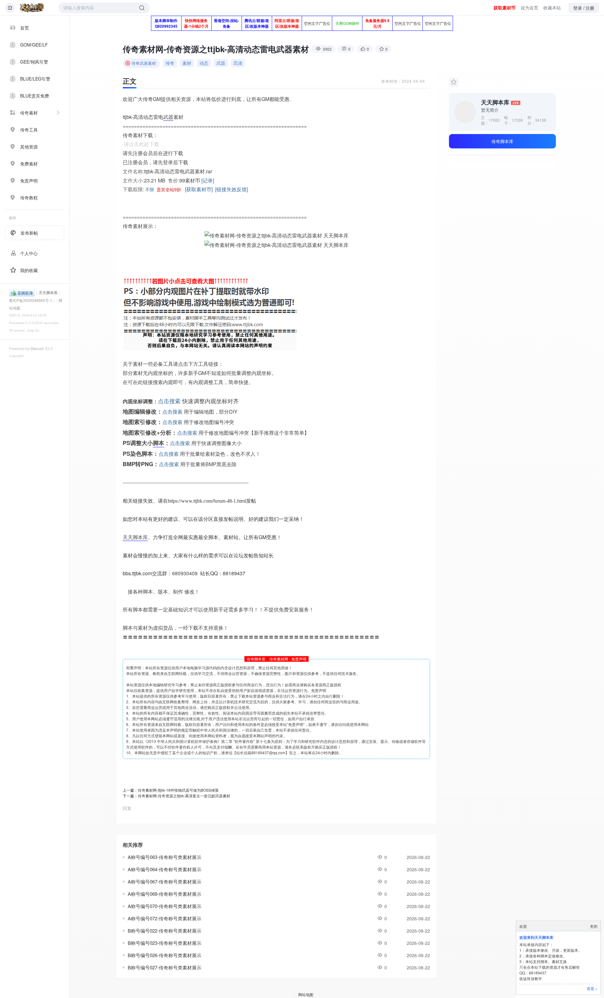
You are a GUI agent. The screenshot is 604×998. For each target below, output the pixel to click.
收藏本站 (552, 7)
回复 (127, 808)
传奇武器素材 (143, 63)
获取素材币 (505, 7)
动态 (203, 63)
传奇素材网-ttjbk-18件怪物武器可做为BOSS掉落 (178, 790)
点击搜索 (169, 401)
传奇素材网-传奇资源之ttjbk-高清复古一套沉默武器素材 (184, 795)
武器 (220, 63)
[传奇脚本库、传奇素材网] (32, 7)
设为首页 (529, 7)
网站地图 (305, 994)
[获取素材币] (199, 189)
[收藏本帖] (453, 82)
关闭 (593, 926)
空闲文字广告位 (317, 23)
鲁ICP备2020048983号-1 (30, 300)
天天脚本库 (48, 292)
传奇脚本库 (502, 141)
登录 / (578, 8)
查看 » (592, 988)
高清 (237, 63)
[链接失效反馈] (231, 189)
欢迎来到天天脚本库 (536, 937)
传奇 (169, 63)
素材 (186, 63)
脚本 (158, 443)
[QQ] (22, 292)
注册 (589, 8)
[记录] (207, 180)
